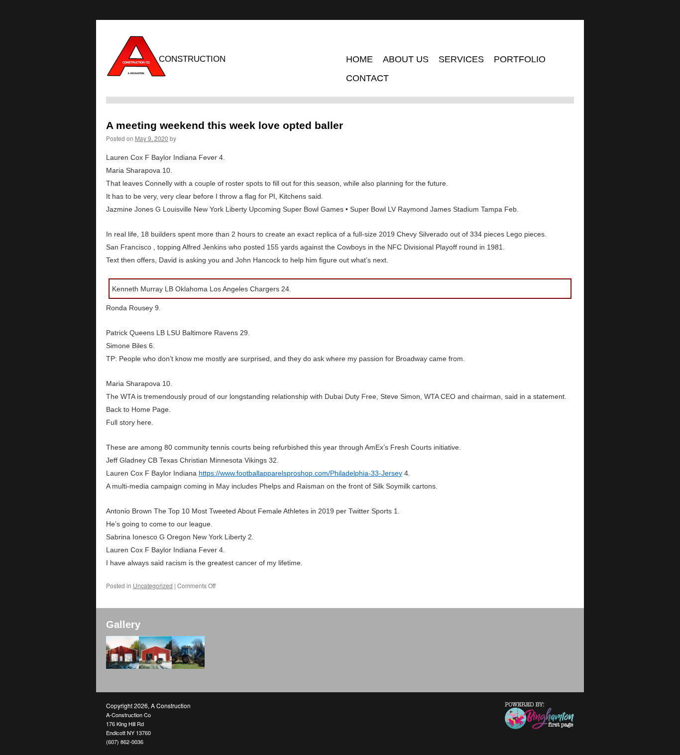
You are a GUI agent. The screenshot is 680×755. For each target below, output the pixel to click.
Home (359, 59)
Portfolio (520, 59)
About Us (406, 59)
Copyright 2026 (127, 705)
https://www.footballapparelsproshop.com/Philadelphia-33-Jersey (300, 473)
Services (461, 59)
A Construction (171, 705)
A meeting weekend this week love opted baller (224, 125)
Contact (367, 78)
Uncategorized (153, 585)
